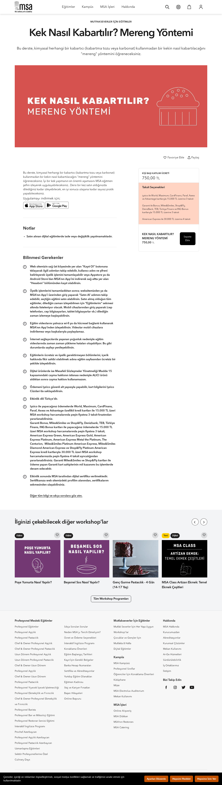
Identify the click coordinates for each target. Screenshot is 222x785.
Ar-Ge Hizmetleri (172, 654)
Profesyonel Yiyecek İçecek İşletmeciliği (37, 688)
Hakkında (128, 8)
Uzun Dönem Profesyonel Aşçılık (33, 654)
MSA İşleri (107, 8)
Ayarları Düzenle (156, 778)
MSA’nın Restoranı (124, 722)
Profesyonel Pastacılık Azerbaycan (33, 743)
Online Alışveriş (122, 711)
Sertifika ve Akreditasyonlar (79, 671)
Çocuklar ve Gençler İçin (127, 638)
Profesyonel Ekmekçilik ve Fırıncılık (34, 693)
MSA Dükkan (121, 716)
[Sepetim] (189, 7)
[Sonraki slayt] (203, 521)
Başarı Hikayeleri (73, 693)
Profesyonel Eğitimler (27, 627)
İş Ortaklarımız (171, 665)
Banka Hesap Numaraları (77, 665)
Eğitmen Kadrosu (73, 682)
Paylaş (195, 157)
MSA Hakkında (171, 627)
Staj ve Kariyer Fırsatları (77, 688)
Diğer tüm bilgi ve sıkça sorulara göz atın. (56, 496)
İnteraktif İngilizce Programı (30, 726)
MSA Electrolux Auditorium (129, 691)
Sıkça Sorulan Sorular (76, 627)
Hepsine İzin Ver (206, 778)
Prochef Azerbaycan (26, 732)
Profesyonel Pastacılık (26, 638)
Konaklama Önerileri (75, 649)
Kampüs (87, 8)
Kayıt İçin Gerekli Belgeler (78, 660)
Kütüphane (120, 680)
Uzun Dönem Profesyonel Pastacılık (34, 660)
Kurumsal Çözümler (174, 643)
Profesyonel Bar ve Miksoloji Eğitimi (35, 715)
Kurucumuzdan (171, 632)
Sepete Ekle (187, 238)
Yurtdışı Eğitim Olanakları (78, 676)
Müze (116, 685)
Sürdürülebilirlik (172, 660)
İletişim (167, 671)
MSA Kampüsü (122, 663)
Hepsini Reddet (181, 778)
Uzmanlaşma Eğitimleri (27, 748)
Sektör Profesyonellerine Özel (31, 754)
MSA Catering (121, 727)
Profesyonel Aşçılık (25, 632)
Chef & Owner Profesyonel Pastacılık (35, 649)
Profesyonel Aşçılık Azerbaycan (32, 737)
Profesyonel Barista (25, 710)
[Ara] (167, 7)
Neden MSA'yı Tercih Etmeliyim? (82, 632)
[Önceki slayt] (195, 521)
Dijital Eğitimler (122, 649)
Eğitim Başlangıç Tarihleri (78, 654)
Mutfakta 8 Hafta (122, 643)
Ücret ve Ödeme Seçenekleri (80, 638)
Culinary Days (22, 760)
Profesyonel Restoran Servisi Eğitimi (34, 721)
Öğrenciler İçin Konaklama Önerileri (134, 674)
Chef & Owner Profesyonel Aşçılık (33, 643)
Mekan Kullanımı (123, 696)
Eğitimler (68, 8)
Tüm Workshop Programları (111, 599)
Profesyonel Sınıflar (124, 669)
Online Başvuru (72, 699)
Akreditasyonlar (171, 638)
